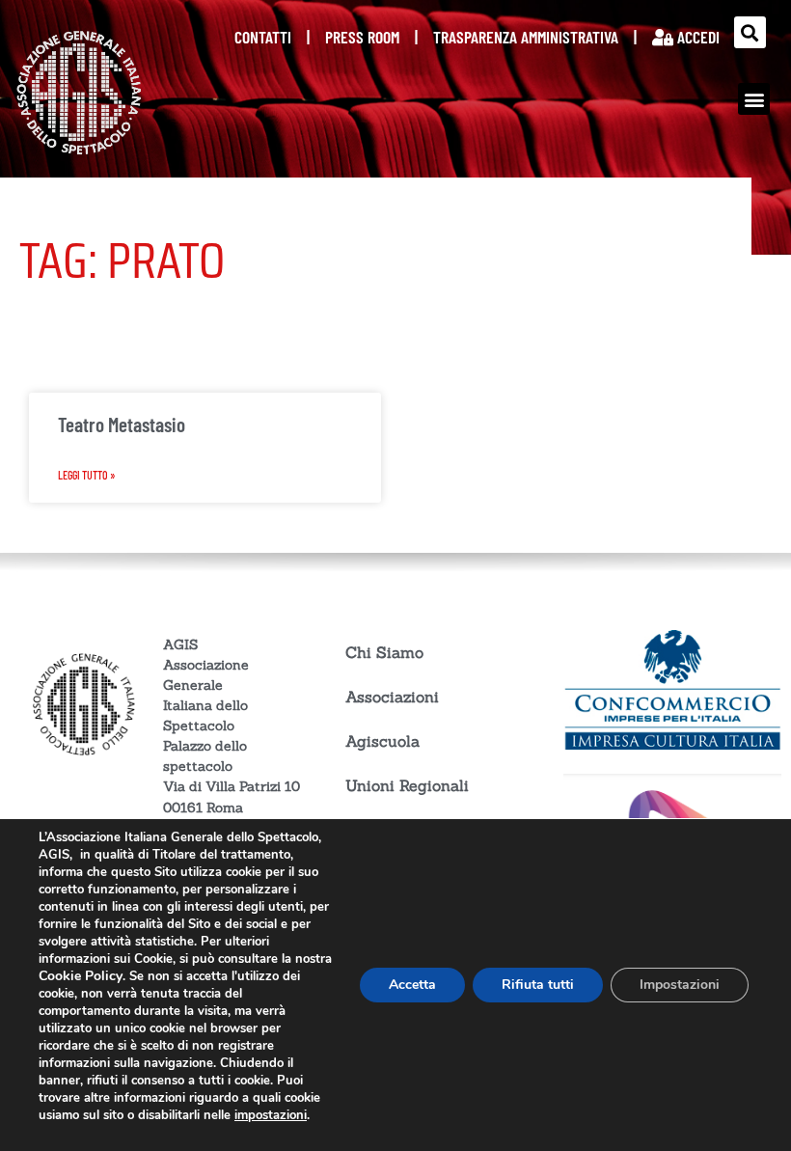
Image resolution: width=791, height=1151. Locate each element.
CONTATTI (262, 36)
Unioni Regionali (407, 785)
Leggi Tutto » (87, 474)
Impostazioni (680, 984)
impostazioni (270, 1115)
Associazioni (392, 696)
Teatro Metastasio (121, 424)
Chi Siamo (384, 652)
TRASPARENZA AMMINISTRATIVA (525, 36)
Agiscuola (382, 741)
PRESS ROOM (362, 36)
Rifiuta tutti (538, 984)
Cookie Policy (81, 976)
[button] (750, 32)
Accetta (412, 984)
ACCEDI (696, 36)
